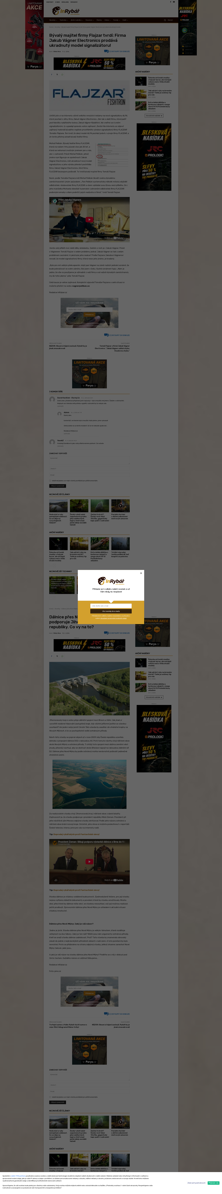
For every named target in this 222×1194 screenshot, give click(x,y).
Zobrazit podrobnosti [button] (196, 1183)
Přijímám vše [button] (214, 1183)
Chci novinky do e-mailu (111, 611)
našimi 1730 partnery (18, 1176)
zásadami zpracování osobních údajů (113, 618)
